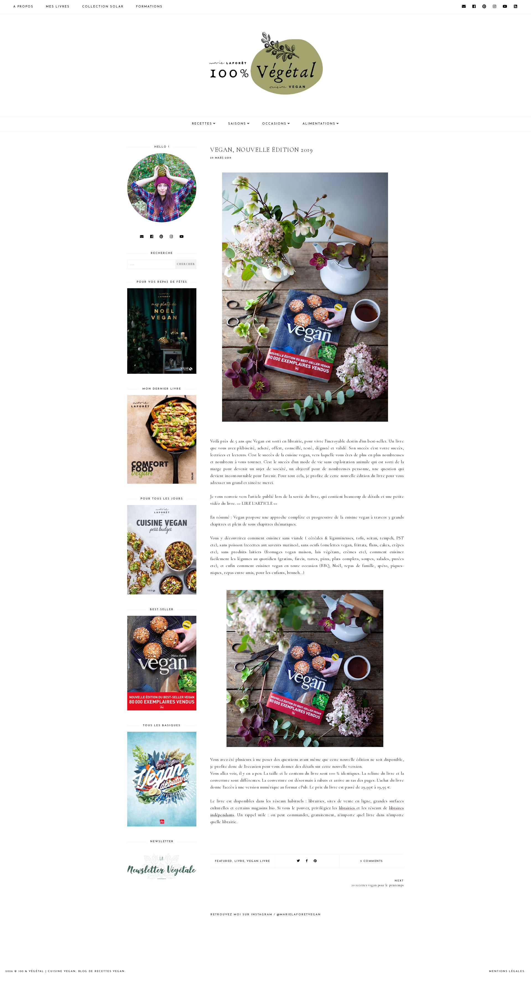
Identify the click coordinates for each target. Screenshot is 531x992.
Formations (149, 6)
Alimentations (319, 123)
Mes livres (58, 6)
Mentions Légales (506, 971)
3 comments (371, 861)
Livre (240, 861)
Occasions (274, 123)
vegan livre (258, 861)
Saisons (237, 123)
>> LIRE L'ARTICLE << (257, 503)
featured (223, 861)
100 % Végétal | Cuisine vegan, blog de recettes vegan (72, 971)
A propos (23, 6)
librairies (347, 807)
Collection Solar (103, 6)
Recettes (202, 123)
